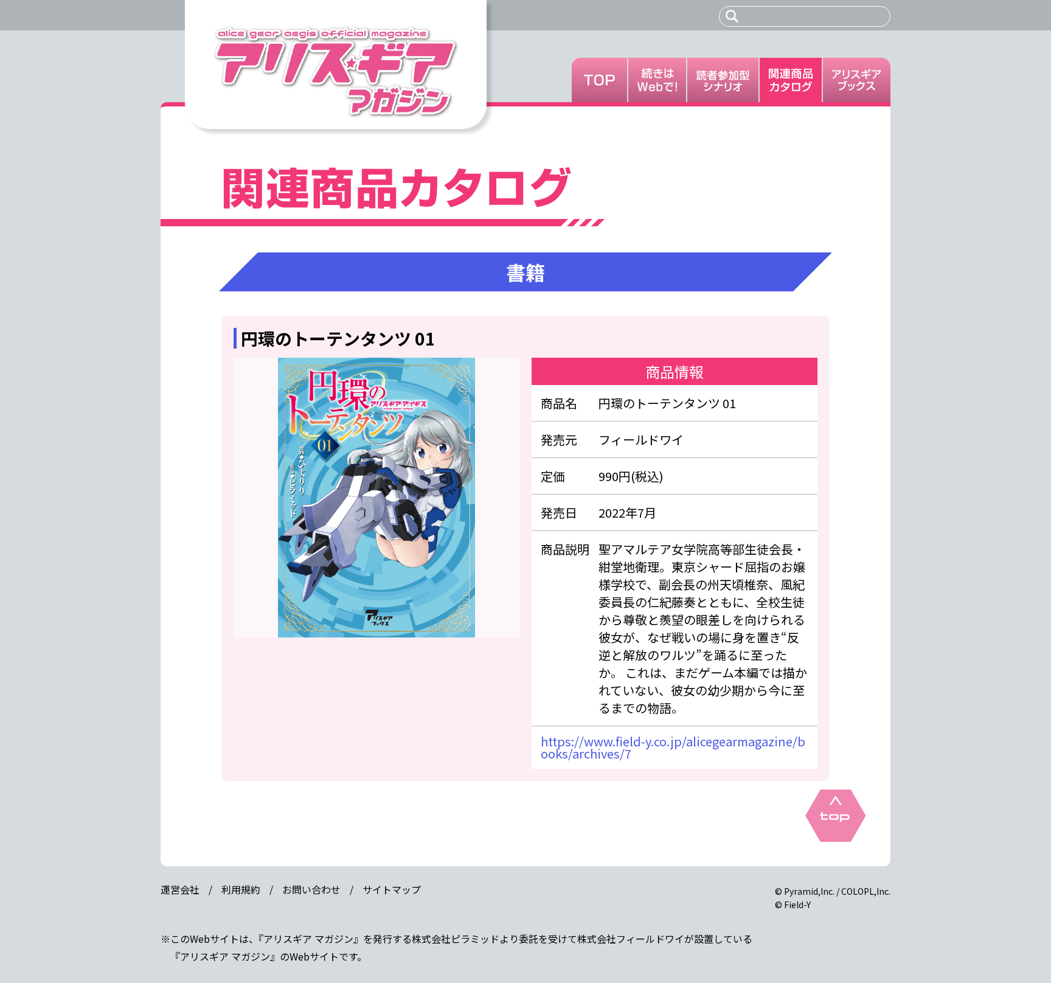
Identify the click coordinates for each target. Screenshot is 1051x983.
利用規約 (240, 889)
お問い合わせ (311, 889)
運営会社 (180, 889)
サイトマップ (391, 889)
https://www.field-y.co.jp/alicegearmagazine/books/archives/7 (673, 747)
